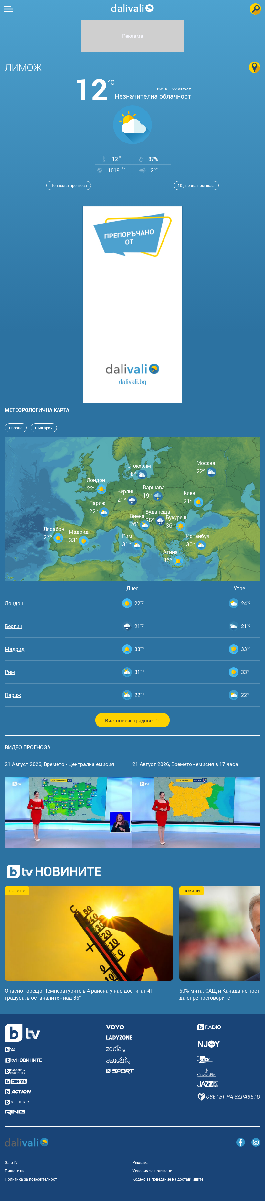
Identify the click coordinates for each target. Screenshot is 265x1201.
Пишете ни (15, 1170)
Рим (10, 672)
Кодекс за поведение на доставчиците (167, 1179)
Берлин (13, 626)
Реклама (140, 1162)
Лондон (14, 603)
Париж (13, 695)
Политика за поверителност (31, 1179)
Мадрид (15, 649)
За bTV (11, 1162)
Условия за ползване (152, 1170)
